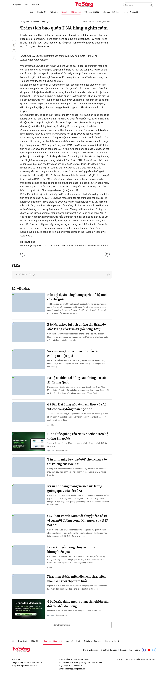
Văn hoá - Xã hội (92, 12)
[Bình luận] (14, 50)
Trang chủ (24, 21)
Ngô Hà (50, 567)
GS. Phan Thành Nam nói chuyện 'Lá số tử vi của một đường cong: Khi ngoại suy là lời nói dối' (78, 520)
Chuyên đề (41, 12)
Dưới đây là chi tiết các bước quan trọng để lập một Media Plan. (74, 611)
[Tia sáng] (84, 5)
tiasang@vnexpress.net (75, 669)
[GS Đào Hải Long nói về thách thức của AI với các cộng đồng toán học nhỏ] (28, 412)
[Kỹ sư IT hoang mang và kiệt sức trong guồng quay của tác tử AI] (28, 494)
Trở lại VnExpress (90, 650)
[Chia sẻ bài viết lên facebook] (14, 39)
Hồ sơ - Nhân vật (130, 12)
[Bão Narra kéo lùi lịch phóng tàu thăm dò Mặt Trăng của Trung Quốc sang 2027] (28, 332)
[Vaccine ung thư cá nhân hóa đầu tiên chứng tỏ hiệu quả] (28, 359)
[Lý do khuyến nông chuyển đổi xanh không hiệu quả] (28, 555)
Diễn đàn (53, 12)
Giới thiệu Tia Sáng (109, 650)
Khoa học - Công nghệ (71, 12)
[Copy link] (14, 45)
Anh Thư (50, 425)
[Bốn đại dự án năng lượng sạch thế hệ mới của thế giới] (28, 302)
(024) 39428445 (75, 665)
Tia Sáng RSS (126, 650)
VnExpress (16, 5)
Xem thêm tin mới (62, 625)
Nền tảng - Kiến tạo (111, 12)
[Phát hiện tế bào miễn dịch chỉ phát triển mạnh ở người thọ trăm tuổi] (28, 584)
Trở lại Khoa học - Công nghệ (24, 253)
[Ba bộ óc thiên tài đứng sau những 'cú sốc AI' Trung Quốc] (28, 385)
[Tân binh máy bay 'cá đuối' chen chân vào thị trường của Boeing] (28, 467)
